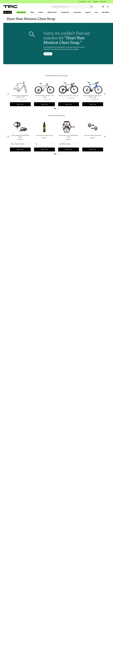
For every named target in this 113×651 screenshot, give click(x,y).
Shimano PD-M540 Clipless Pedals (92, 135)
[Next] (104, 136)
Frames (41, 12)
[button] (97, 7)
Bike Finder (105, 12)
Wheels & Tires (52, 12)
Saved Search (21, 12)
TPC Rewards (82, 1)
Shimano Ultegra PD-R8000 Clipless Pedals (20, 136)
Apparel (88, 12)
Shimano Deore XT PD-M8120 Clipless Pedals (68, 136)
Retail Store (103, 1)
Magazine (95, 1)
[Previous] (8, 136)
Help (89, 1)
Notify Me (47, 53)
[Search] (91, 6)
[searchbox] (70, 7)
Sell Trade (7, 12)
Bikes (32, 12)
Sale (96, 12)
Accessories (77, 12)
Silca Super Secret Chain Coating (44, 135)
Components (65, 12)
